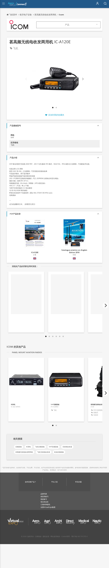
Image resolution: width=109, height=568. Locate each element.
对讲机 (28, 447)
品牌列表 (44, 494)
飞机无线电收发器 (43, 452)
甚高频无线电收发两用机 (24, 452)
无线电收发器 (67, 447)
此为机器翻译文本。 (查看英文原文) (22, 204)
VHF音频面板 (53, 447)
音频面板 (18, 447)
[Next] (83, 79)
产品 (67, 24)
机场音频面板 (59, 452)
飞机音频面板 (40, 447)
